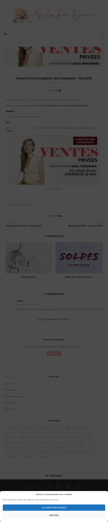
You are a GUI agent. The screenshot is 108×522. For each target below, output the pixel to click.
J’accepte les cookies (54, 507)
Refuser (54, 515)
